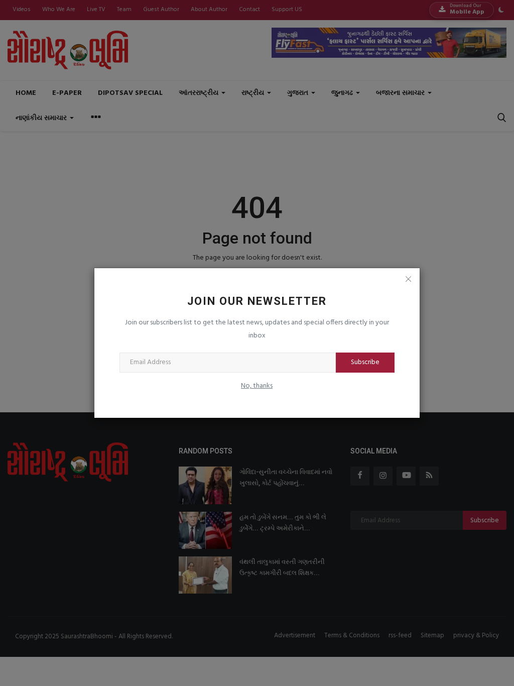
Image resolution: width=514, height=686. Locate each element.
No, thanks (257, 386)
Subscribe (365, 362)
